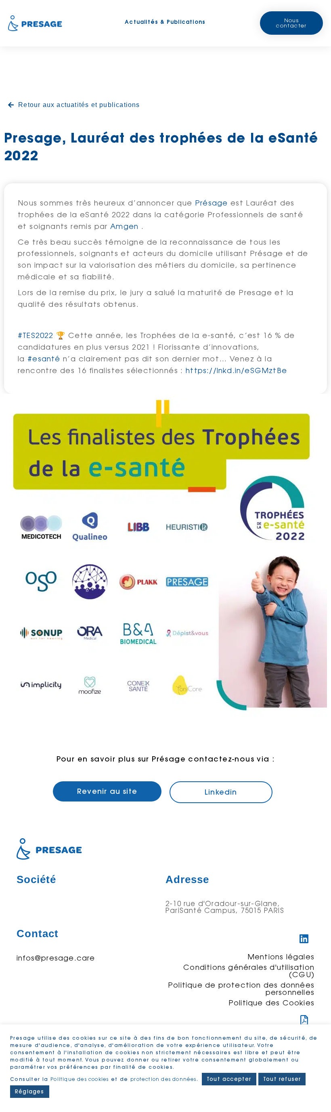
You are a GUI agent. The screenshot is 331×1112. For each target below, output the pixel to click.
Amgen (124, 226)
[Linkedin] (304, 939)
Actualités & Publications (165, 22)
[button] (291, 23)
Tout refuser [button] (282, 1079)
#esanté (43, 358)
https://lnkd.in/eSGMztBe (236, 370)
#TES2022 (36, 335)
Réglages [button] (29, 1091)
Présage (211, 202)
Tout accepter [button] (229, 1079)
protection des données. (165, 1079)
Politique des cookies (79, 1079)
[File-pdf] (304, 1020)
